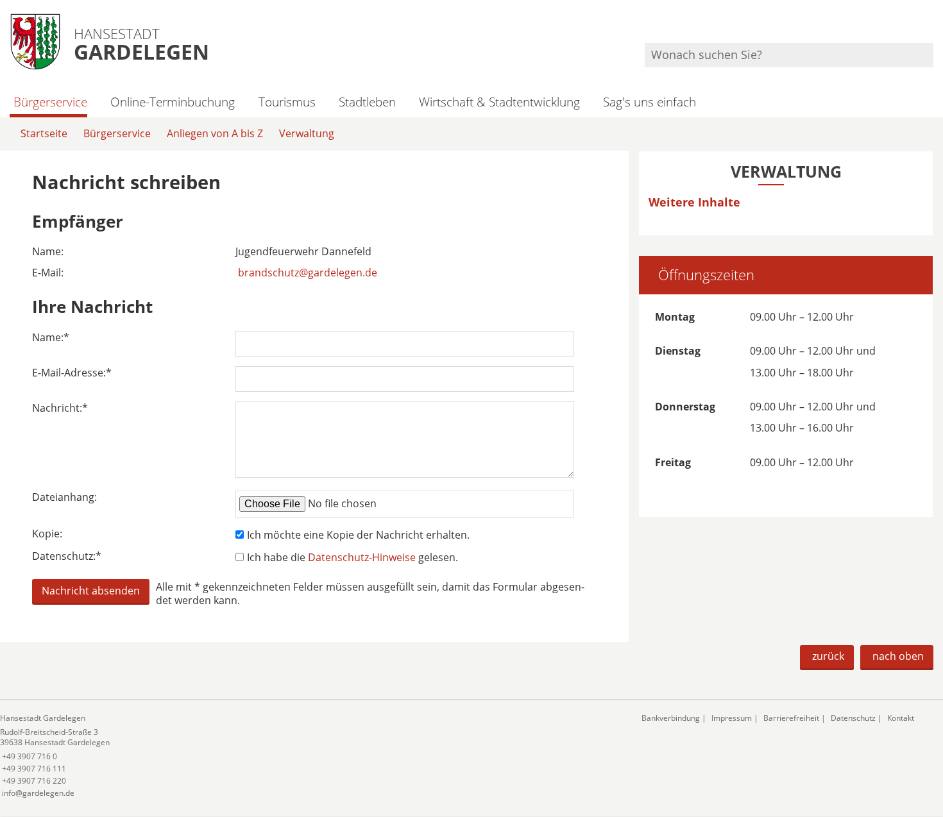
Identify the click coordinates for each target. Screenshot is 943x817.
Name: (50, 337)
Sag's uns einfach (649, 101)
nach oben (898, 656)
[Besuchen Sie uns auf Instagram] (931, 26)
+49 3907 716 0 (28, 756)
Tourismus (287, 101)
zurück (828, 656)
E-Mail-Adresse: (72, 373)
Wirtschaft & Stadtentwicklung (499, 101)
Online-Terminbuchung (172, 101)
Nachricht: (60, 408)
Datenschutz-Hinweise (362, 557)
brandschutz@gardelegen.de (307, 272)
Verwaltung (306, 133)
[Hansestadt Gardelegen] (311, 755)
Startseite (44, 133)
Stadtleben (367, 101)
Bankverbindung (670, 717)
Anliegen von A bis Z (215, 133)
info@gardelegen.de (37, 793)
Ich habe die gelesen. (352, 557)
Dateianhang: (64, 497)
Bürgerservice (50, 101)
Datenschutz (853, 717)
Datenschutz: (66, 556)
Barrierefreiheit (791, 717)
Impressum (731, 717)
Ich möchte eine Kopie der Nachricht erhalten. (358, 535)
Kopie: (47, 534)
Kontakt (900, 717)
